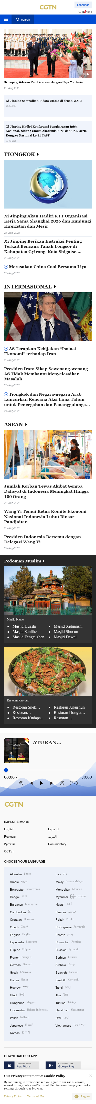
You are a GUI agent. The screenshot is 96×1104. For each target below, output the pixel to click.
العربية (52, 836)
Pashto (64, 934)
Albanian (20, 873)
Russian (67, 949)
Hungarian (23, 1002)
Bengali (18, 896)
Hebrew (19, 987)
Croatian (22, 919)
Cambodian (20, 911)
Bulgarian (24, 904)
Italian (19, 1017)
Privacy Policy (13, 1096)
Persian (66, 911)
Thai (62, 994)
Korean (20, 1032)
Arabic (19, 881)
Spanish (67, 972)
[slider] (6, 770)
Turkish (66, 1002)
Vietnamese (71, 1025)
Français (10, 836)
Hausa (19, 979)
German (21, 964)
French (20, 957)
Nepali (64, 904)
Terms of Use (35, 1096)
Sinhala (65, 964)
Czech (19, 926)
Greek (20, 972)
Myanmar (71, 896)
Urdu (62, 1017)
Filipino (20, 949)
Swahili (67, 979)
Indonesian (29, 1009)
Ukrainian (70, 1009)
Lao (61, 873)
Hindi (17, 994)
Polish (64, 919)
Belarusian (25, 889)
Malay (69, 881)
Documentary (57, 844)
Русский (9, 844)
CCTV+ (9, 851)
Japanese (21, 1025)
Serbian (66, 957)
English (9, 829)
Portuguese (70, 926)
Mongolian (69, 889)
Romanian (68, 941)
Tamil (63, 987)
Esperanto (24, 941)
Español (53, 829)
